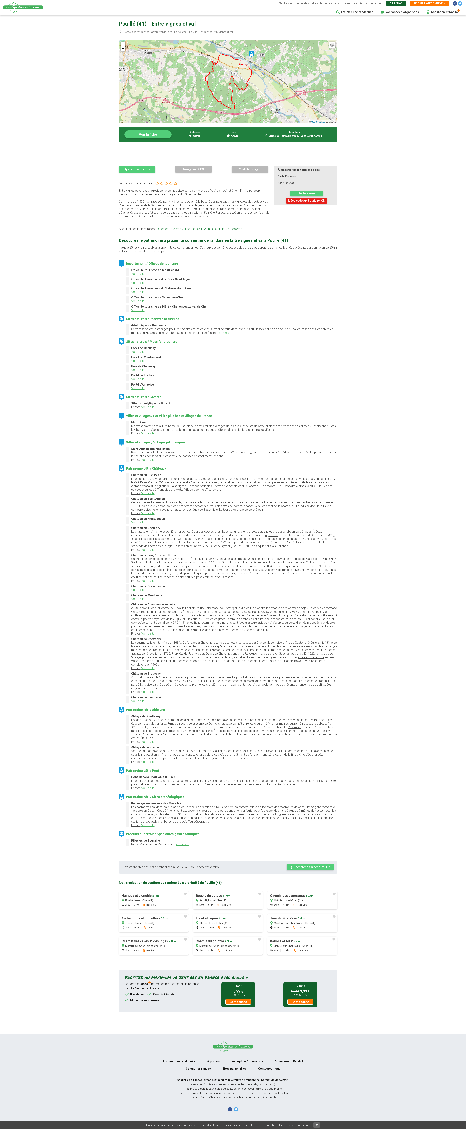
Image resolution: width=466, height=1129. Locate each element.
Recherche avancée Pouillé (312, 867)
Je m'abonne (238, 1002)
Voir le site (138, 273)
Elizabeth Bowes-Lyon (296, 661)
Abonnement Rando (444, 12)
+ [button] (123, 44)
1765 (167, 653)
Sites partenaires (234, 1068)
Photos (136, 407)
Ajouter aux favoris (137, 169)
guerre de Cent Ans (208, 723)
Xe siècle (141, 608)
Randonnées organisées (402, 12)
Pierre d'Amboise (305, 615)
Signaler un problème (228, 229)
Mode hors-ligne (250, 169)
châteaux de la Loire (311, 657)
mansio (161, 818)
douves (209, 531)
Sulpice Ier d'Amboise (309, 611)
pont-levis (253, 531)
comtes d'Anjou (298, 608)
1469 (172, 622)
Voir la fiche (148, 134)
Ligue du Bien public (187, 619)
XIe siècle (181, 559)
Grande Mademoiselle (270, 642)
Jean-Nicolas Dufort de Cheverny (225, 650)
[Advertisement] (228, 154)
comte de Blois (171, 608)
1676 (279, 486)
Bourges (201, 821)
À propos (396, 3)
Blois (253, 608)
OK (317, 1125)
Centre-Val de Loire (161, 31)
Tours (191, 821)
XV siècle (166, 481)
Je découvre (306, 193)
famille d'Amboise (172, 615)
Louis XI (212, 615)
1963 (154, 664)
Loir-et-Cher (180, 31)
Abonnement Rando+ (289, 1061)
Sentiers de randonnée (136, 31)
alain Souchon (279, 546)
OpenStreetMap (318, 121)
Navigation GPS (193, 169)
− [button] (123, 48)
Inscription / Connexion (247, 1061)
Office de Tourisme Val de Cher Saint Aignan (295, 136)
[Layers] (332, 45)
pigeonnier (271, 535)
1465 (236, 615)
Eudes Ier (154, 608)
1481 (182, 622)
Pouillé (193, 31)
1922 (311, 653)
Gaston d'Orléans (306, 642)
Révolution (294, 727)
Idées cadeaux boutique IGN (306, 200)
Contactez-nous (269, 1068)
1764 (297, 650)
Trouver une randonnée (357, 12)
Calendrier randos (198, 1068)
